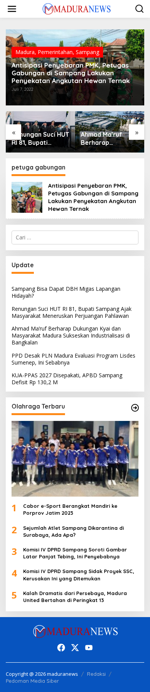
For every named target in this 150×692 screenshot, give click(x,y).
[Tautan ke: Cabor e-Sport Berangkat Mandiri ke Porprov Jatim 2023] (75, 459)
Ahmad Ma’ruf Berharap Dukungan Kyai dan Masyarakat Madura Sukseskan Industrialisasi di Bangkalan (109, 139)
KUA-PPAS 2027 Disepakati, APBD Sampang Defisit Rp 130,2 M (67, 378)
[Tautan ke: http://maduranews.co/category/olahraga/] (135, 407)
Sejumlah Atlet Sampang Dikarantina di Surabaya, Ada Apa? (73, 531)
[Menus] (12, 9)
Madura (25, 52)
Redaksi (96, 674)
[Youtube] (89, 648)
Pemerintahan (55, 52)
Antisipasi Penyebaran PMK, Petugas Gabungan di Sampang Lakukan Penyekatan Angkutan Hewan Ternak (71, 73)
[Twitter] (75, 648)
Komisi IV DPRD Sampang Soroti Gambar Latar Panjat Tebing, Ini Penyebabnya (75, 553)
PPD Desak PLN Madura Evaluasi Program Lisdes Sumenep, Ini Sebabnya (73, 359)
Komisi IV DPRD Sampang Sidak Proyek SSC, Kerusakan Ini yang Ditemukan (78, 574)
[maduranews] (76, 8)
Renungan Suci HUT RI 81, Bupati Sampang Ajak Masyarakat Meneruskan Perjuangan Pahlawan (40, 139)
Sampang (87, 52)
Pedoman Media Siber (32, 681)
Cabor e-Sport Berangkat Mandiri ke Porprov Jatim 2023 (70, 509)
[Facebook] (61, 648)
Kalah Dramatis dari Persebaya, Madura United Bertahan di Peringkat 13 (75, 596)
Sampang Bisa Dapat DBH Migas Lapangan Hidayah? (66, 292)
